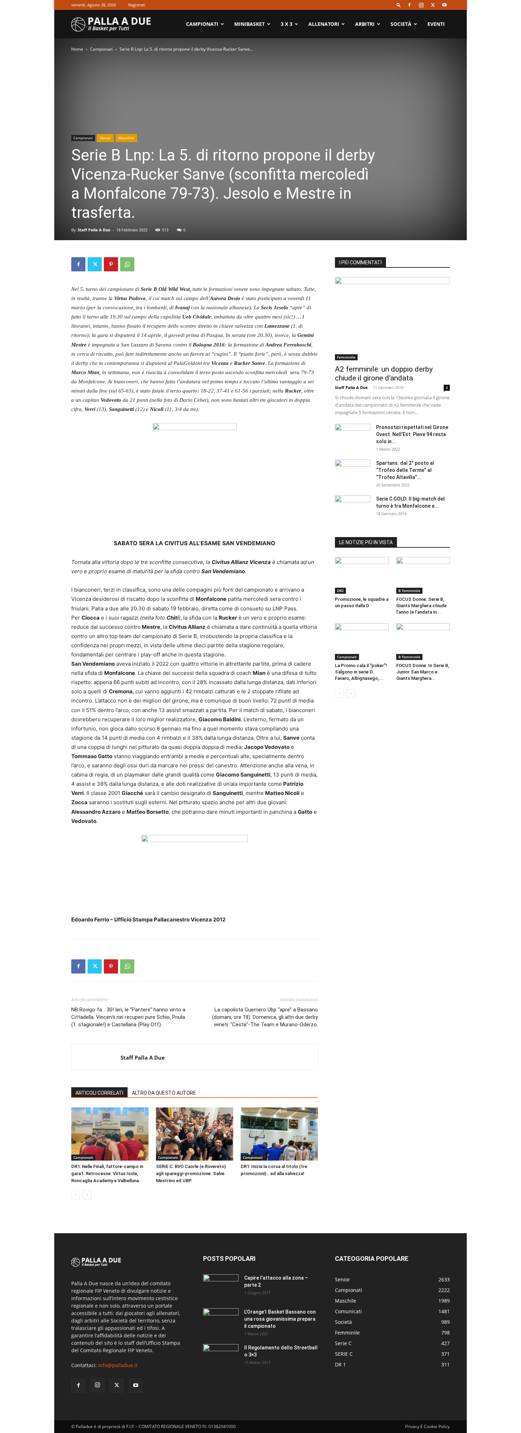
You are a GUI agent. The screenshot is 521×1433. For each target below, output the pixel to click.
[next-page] (87, 1194)
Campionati (202, 24)
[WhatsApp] (127, 264)
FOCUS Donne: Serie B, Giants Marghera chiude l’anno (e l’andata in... (421, 606)
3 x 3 (286, 24)
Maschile (126, 137)
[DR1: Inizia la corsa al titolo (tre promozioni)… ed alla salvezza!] (279, 1134)
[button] (398, 4)
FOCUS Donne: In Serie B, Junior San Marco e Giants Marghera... (422, 672)
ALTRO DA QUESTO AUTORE (164, 1093)
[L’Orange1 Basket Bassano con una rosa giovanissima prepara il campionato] (221, 1320)
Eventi (436, 24)
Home (77, 49)
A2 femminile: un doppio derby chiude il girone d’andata (384, 373)
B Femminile (409, 590)
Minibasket (249, 24)
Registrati (136, 4)
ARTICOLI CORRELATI (99, 1093)
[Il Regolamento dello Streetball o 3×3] (221, 1356)
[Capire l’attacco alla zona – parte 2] (221, 1286)
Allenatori (323, 24)
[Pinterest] (111, 264)
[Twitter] (432, 5)
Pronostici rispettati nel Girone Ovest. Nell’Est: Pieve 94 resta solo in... (412, 434)
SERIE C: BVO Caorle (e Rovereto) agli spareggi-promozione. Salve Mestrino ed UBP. (191, 1173)
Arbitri (365, 24)
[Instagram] (421, 5)
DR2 (340, 590)
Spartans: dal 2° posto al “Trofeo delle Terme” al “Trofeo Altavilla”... (405, 470)
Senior (105, 137)
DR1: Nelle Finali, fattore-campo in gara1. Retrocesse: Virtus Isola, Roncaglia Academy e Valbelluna (107, 1173)
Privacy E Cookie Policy (427, 1426)
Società (401, 24)
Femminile (346, 357)
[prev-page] (75, 1194)
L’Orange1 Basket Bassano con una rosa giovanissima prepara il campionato (280, 1319)
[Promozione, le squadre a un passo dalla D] (362, 575)
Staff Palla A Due (94, 229)
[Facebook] (409, 5)
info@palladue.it (118, 1365)
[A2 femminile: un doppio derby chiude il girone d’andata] (392, 318)
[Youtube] (444, 5)
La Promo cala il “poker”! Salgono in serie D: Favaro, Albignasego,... (361, 672)
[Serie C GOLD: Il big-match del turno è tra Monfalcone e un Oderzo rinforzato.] (352, 507)
